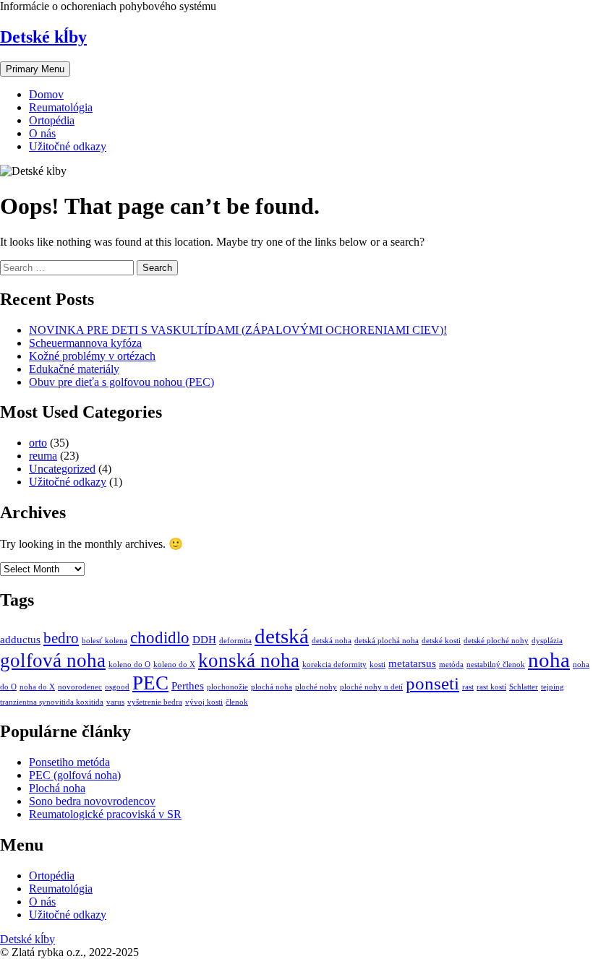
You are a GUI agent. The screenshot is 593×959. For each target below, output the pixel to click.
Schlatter (523, 687)
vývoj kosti (204, 702)
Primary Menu (35, 69)
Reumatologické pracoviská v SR (105, 814)
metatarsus (412, 663)
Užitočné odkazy (67, 146)
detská (282, 636)
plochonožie (227, 687)
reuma (43, 456)
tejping (552, 687)
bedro (61, 638)
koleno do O (129, 664)
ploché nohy (316, 687)
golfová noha (53, 660)
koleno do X (174, 664)
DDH (204, 639)
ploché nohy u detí (371, 687)
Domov (46, 94)
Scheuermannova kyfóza (85, 343)
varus (115, 702)
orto (38, 443)
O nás (42, 133)
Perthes (187, 685)
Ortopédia (51, 120)
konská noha (248, 660)
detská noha (331, 641)
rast (468, 687)
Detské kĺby (43, 36)
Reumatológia (61, 107)
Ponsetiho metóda (69, 762)
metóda (451, 664)
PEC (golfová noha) (75, 775)
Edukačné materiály (74, 369)
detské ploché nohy (496, 641)
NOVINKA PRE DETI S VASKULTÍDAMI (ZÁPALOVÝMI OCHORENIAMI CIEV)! (238, 330)
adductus (20, 639)
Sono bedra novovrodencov (92, 801)
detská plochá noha (386, 641)
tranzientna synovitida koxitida (51, 702)
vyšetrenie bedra (154, 702)
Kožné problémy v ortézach (92, 356)
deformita (235, 641)
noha (549, 659)
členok (237, 702)
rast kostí (491, 687)
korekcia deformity (334, 664)
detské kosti (441, 641)
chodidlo (159, 638)
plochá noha (271, 687)
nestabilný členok (495, 664)
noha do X (37, 687)
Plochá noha (57, 788)
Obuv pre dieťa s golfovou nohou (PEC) (121, 382)
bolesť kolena (104, 641)
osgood (117, 687)
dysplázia (547, 641)
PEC (150, 683)
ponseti (432, 683)
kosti (377, 664)
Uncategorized (62, 469)
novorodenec (80, 687)
